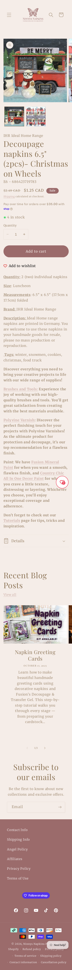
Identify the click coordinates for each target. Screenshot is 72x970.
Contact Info (17, 830)
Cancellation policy (53, 962)
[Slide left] (27, 748)
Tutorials (11, 520)
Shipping (9, 196)
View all (9, 595)
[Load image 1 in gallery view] (14, 116)
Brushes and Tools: (20, 389)
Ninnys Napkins (34, 943)
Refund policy (32, 949)
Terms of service (25, 955)
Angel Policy (17, 849)
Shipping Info (18, 840)
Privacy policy (54, 949)
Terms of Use (17, 878)
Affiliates (14, 859)
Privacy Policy (19, 869)
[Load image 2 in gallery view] (36, 116)
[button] (9, 15)
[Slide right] (45, 748)
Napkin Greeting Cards (35, 655)
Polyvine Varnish (19, 420)
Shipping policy (51, 955)
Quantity (10, 225)
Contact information (23, 962)
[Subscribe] (60, 807)
